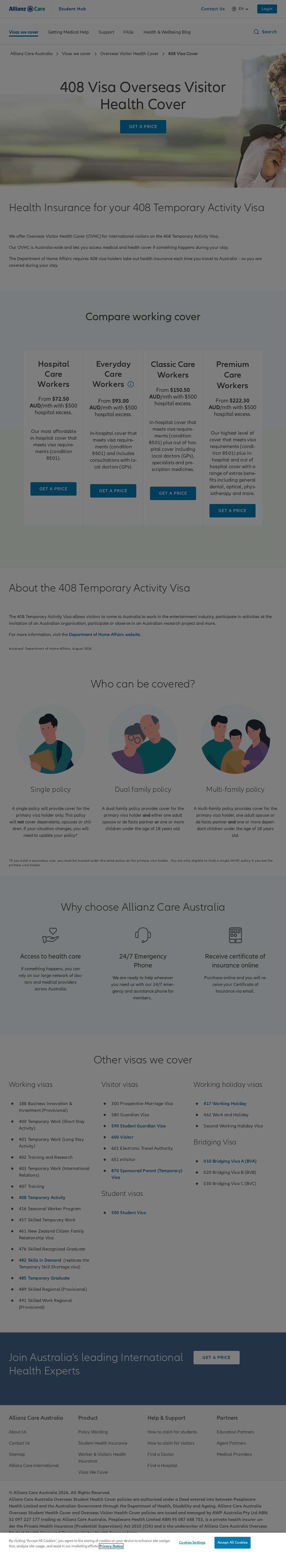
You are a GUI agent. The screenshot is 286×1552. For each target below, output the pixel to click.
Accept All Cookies (232, 1542)
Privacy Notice (111, 1546)
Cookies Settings (192, 1542)
